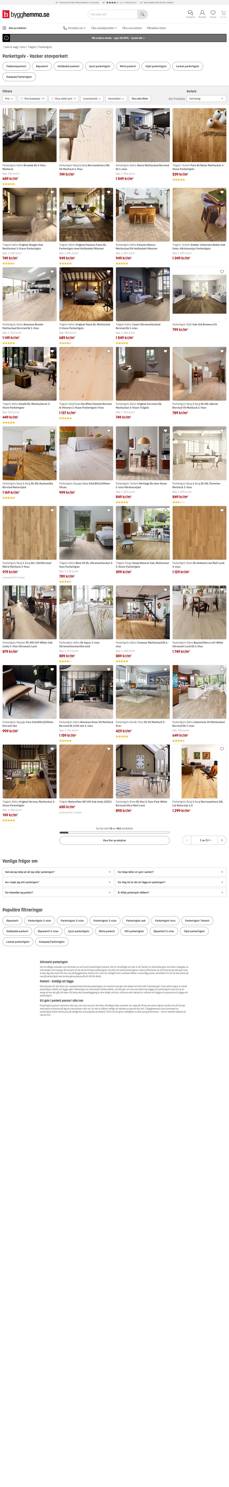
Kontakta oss (75, 28)
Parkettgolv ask (136, 920)
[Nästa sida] (222, 840)
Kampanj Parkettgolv (19, 76)
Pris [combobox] (7, 98)
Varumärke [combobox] (114, 98)
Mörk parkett (128, 66)
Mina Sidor (202, 17)
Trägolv (32, 47)
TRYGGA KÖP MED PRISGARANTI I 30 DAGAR (79, 2)
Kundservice (190, 17)
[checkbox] (32, 98)
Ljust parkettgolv (99, 66)
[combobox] (204, 840)
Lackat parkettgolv (187, 66)
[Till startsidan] (25, 14)
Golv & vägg (11, 47)
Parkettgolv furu (165, 920)
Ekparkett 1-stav (164, 931)
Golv (23, 47)
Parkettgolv (45, 47)
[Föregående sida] (186, 840)
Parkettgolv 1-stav (39, 920)
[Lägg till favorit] (52, 112)
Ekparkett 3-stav (48, 931)
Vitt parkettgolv (134, 931)
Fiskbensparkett (16, 66)
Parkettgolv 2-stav (72, 920)
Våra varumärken (132, 28)
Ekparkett (42, 66)
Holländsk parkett (68, 66)
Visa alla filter (140, 98)
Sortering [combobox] (194, 98)
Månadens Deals (156, 28)
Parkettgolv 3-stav (105, 920)
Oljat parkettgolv (156, 66)
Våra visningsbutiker (102, 28)
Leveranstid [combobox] (90, 98)
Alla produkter (17, 28)
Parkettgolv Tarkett (197, 920)
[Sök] (143, 14)
